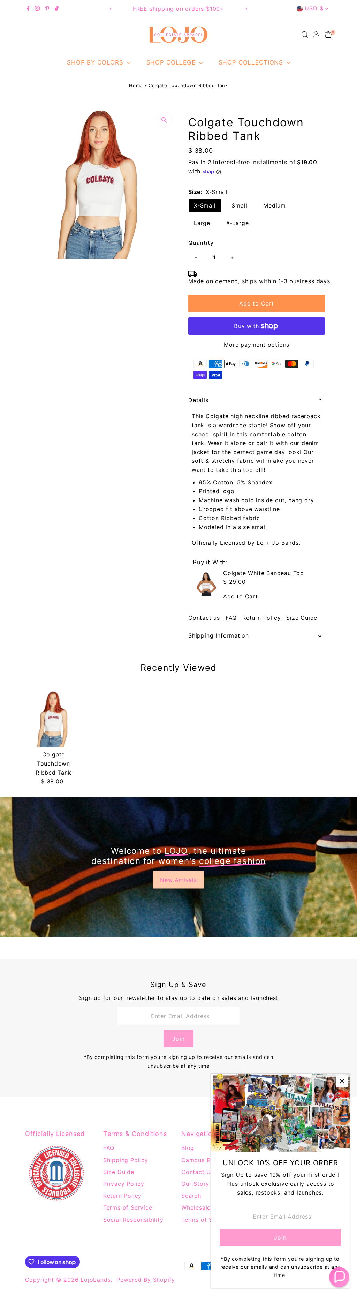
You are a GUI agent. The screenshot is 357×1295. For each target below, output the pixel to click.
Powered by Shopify (145, 1279)
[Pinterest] (47, 8)
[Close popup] (342, 1081)
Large (202, 222)
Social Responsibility (133, 1219)
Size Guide (301, 617)
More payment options (256, 344)
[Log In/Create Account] (316, 34)
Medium (274, 205)
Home (136, 85)
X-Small (205, 205)
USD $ (314, 8)
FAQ (231, 617)
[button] (339, 1277)
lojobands (96, 1279)
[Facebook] (28, 8)
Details (198, 400)
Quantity (200, 242)
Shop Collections (252, 62)
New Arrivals (178, 879)
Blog (187, 1147)
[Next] (246, 9)
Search (191, 1195)
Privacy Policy (123, 1183)
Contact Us (197, 1171)
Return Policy (261, 617)
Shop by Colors (96, 62)
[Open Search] (305, 34)
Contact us (204, 617)
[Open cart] (328, 34)
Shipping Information (218, 635)
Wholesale (196, 1207)
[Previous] (111, 9)
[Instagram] (37, 8)
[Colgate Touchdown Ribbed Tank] (53, 719)
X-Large (237, 222)
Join (178, 1038)
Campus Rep (199, 1160)
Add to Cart (256, 303)
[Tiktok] (56, 8)
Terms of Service (127, 1207)
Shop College (172, 62)
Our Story (195, 1183)
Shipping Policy (125, 1160)
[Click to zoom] (164, 120)
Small (239, 205)
